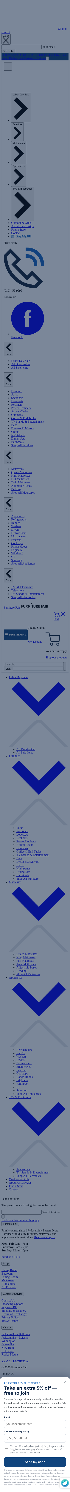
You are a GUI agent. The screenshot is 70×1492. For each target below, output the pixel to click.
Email (7, 1417)
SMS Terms (38, 1485)
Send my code (35, 1462)
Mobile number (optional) (16, 1431)
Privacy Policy (51, 1485)
